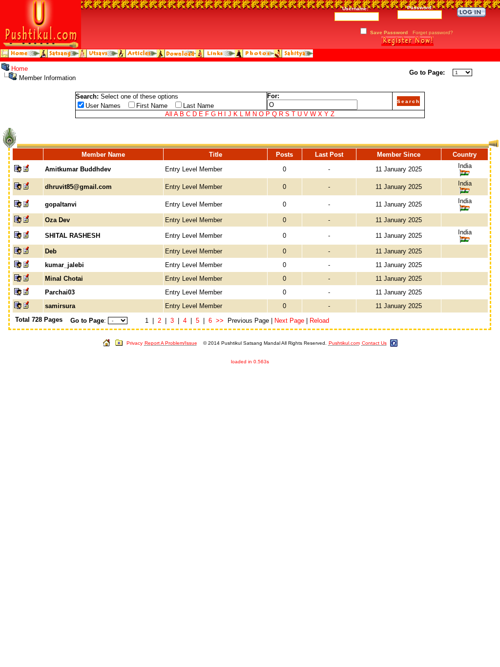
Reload (319, 320)
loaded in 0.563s (250, 361)
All (168, 114)
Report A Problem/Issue (171, 343)
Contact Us (374, 343)
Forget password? (433, 32)
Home (19, 68)
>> (220, 320)
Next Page (289, 320)
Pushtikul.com (344, 343)
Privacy (134, 343)
